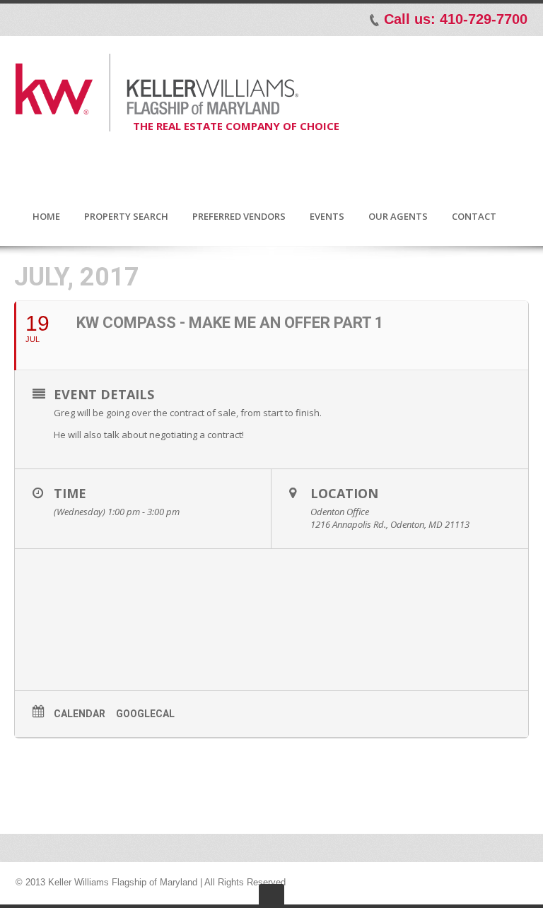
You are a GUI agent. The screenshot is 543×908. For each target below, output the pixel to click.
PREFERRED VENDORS (239, 217)
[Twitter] (48, 19)
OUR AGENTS (398, 217)
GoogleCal (145, 713)
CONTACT (474, 217)
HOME (46, 217)
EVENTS (327, 217)
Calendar (79, 713)
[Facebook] (28, 19)
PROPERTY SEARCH (126, 217)
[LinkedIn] (68, 19)
